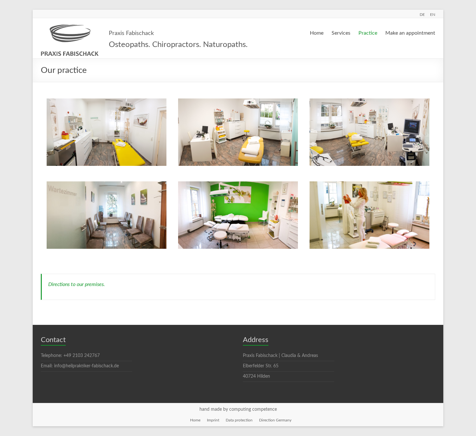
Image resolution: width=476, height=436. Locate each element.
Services (341, 33)
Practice (367, 33)
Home (316, 33)
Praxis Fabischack (131, 33)
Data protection (239, 420)
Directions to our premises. (76, 284)
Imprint (213, 420)
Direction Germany (275, 420)
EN (432, 15)
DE (422, 15)
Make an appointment (410, 33)
